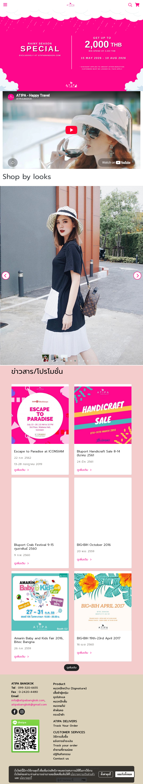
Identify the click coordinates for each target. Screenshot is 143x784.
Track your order (65, 745)
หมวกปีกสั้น (60, 701)
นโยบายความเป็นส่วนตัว (82, 774)
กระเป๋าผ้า (58, 714)
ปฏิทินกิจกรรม (61, 754)
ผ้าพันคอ (58, 710)
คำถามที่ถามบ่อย (63, 750)
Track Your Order (65, 725)
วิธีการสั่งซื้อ (60, 736)
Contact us (61, 758)
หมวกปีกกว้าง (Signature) (70, 688)
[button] (129, 5)
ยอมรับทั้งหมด (124, 774)
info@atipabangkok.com (27, 700)
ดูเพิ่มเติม (20, 470)
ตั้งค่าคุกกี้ (106, 774)
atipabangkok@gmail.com (29, 704)
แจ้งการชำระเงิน (63, 741)
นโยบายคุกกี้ (26, 777)
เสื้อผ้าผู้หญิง (60, 693)
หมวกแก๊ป (59, 706)
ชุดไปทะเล (59, 697)
